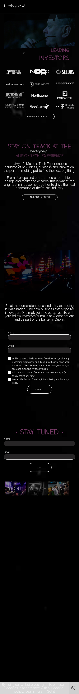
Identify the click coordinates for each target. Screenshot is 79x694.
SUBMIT (39, 389)
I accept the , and (40, 381)
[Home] (15, 7)
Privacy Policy (48, 379)
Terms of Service (32, 379)
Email (11, 345)
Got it (51, 691)
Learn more (33, 691)
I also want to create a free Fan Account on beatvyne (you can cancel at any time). (40, 374)
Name (11, 332)
